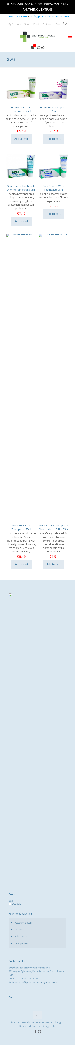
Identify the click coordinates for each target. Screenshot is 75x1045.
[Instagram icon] (39, 1031)
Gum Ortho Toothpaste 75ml (53, 109)
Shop (27, 24)
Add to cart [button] (21, 139)
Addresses (21, 936)
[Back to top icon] (37, 1015)
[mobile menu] (70, 36)
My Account (14, 24)
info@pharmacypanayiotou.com (50, 16)
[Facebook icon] (35, 1031)
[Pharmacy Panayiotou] (37, 36)
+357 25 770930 (18, 16)
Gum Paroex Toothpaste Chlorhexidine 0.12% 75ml (53, 527)
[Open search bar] (65, 23)
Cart (57, 24)
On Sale (17, 904)
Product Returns (42, 24)
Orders (19, 929)
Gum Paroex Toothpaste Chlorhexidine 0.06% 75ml (21, 187)
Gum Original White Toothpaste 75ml (53, 187)
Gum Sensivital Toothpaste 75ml (21, 527)
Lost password (23, 943)
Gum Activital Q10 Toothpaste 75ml (21, 109)
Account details (24, 922)
